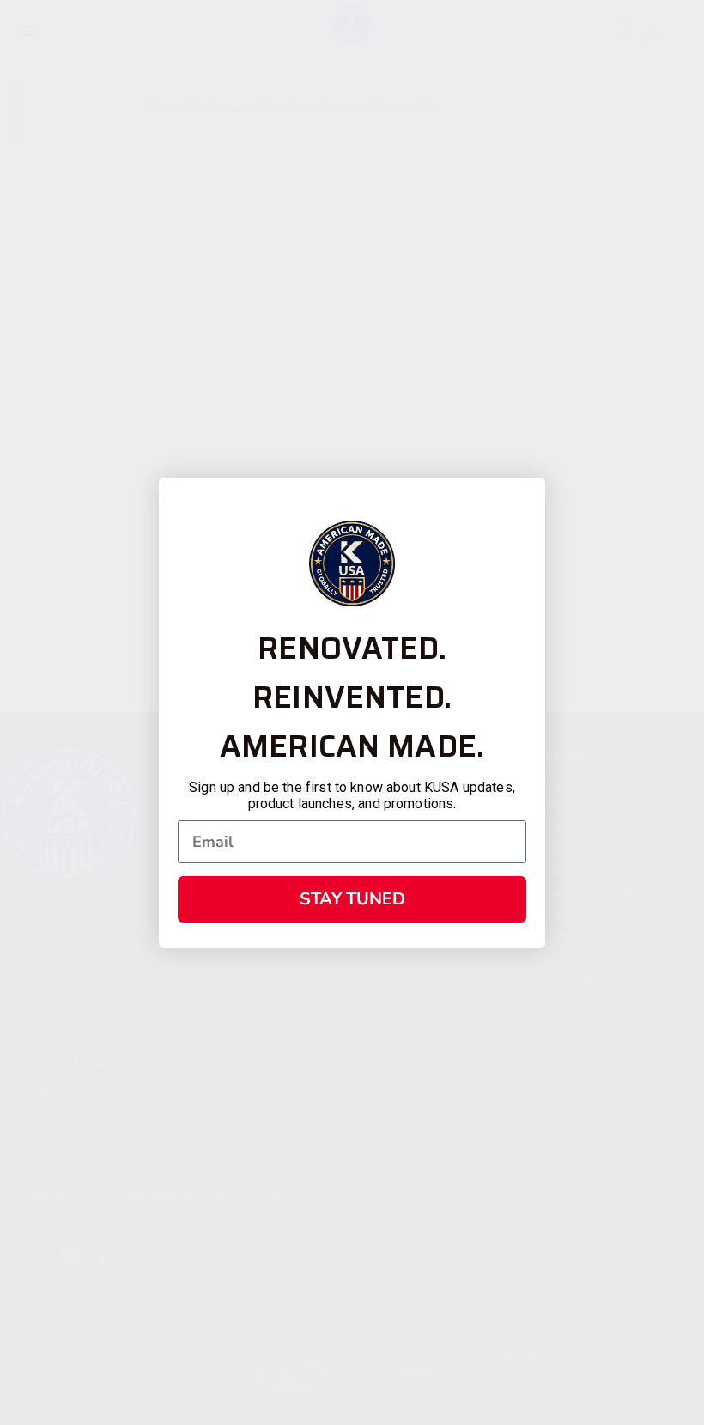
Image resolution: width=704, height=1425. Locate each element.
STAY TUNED (352, 898)
